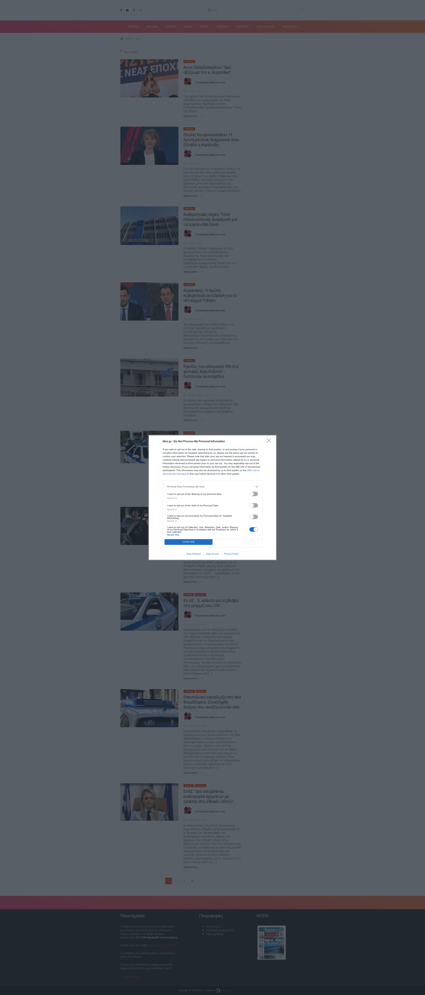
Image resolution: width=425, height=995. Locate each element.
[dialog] (212, 497)
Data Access (212, 553)
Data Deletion (194, 553)
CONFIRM (188, 542)
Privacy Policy (231, 553)
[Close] (270, 441)
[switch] (253, 494)
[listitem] (212, 486)
